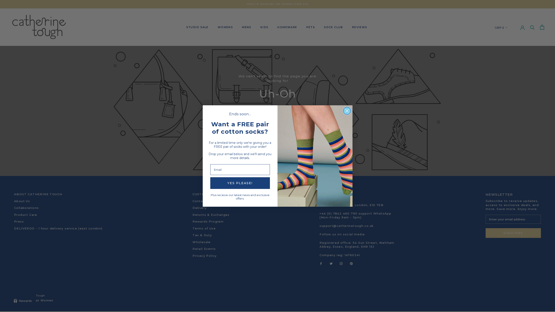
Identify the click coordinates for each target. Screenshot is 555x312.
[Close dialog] (347, 111)
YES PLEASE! (240, 183)
